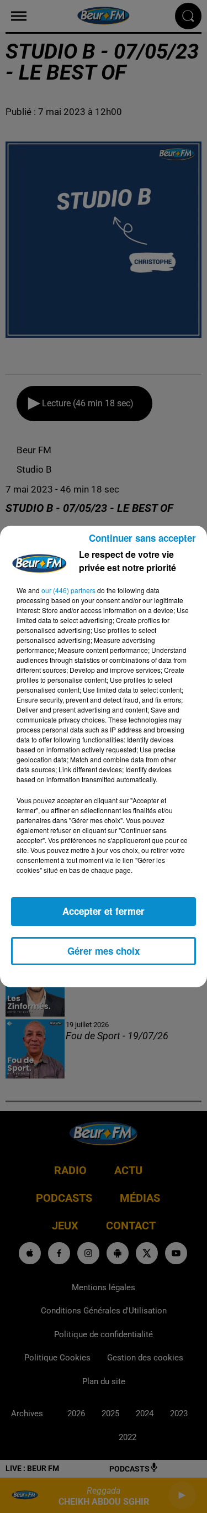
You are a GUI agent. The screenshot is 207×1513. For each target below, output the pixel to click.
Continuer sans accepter (142, 538)
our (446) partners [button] (68, 590)
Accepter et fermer (103, 911)
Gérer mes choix (103, 950)
